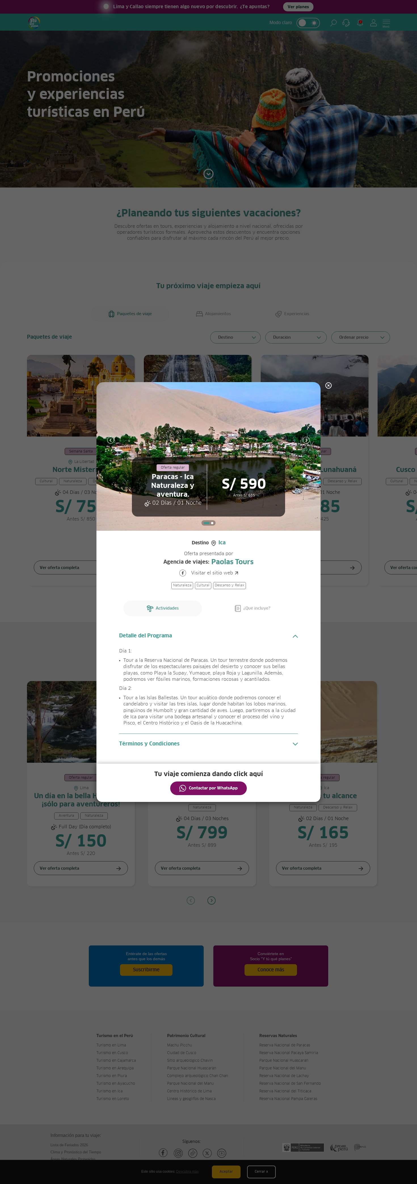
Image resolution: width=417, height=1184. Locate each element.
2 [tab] (212, 523)
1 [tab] (206, 523)
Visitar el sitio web (212, 573)
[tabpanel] (208, 456)
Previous (110, 440)
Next (306, 440)
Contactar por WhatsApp (213, 788)
